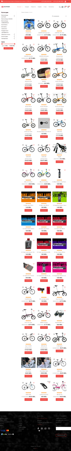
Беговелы (4, 26)
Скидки (27, 6)
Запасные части (5, 34)
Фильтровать (8, 48)
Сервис (40, 6)
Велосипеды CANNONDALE (5, 21)
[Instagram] (42, 428)
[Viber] (49, 428)
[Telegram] (39, 431)
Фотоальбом (21, 429)
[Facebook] (38, 428)
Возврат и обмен (3, 420)
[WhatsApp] (45, 428)
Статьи (20, 420)
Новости (33, 6)
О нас (45, 6)
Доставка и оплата (4, 418)
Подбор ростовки (22, 427)
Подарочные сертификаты (5, 31)
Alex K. (36, 448)
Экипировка (4, 38)
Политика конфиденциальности (7, 421)
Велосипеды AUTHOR (4, 16)
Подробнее (39, 424)
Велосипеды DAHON (6, 19)
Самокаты (4, 28)
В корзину (28, 37)
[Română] (68, 1)
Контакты (51, 6)
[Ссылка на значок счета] (65, 1)
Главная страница (24, 12)
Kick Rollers (4, 24)
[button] (34, 21)
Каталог (19, 6)
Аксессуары (4, 36)
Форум (1, 425)
